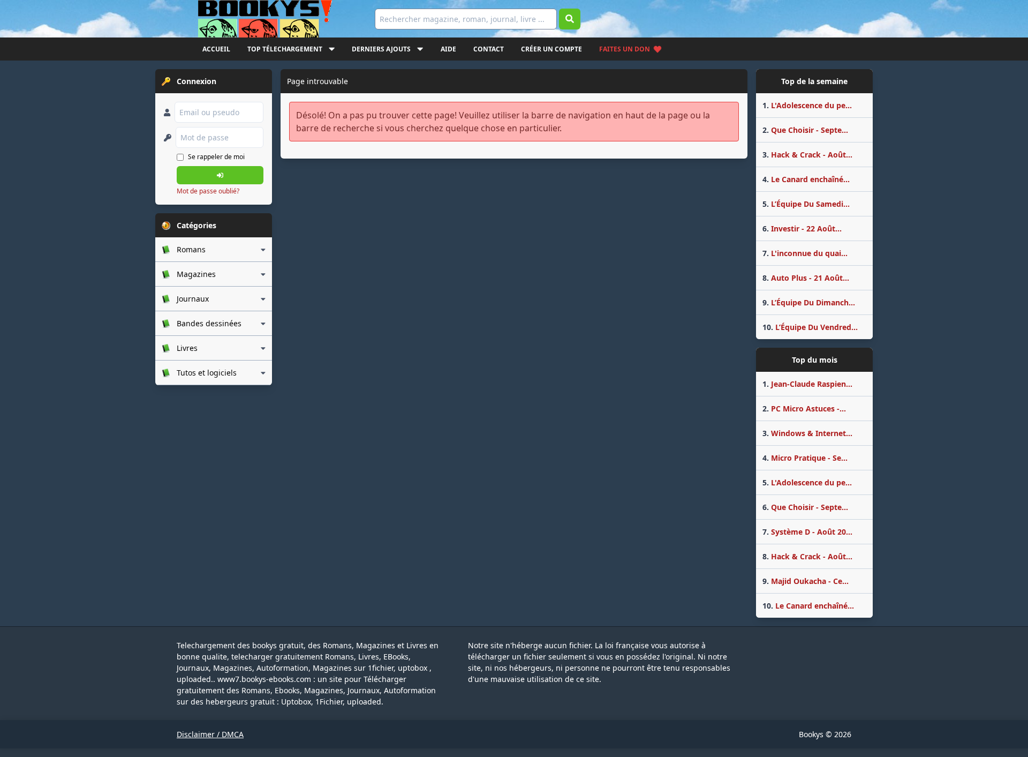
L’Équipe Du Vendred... (810, 327)
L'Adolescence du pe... (807, 105)
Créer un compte (551, 49)
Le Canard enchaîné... (806, 179)
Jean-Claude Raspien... (807, 384)
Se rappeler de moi (216, 156)
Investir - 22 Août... (802, 228)
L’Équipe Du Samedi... (806, 204)
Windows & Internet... (807, 433)
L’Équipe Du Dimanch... (808, 302)
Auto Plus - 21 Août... (805, 278)
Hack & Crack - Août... (807, 154)
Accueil (216, 49)
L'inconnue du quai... (805, 253)
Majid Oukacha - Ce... (805, 581)
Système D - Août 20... (807, 532)
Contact (488, 49)
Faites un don (624, 49)
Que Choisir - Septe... (805, 130)
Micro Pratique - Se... (805, 458)
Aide (448, 49)
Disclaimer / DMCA (210, 734)
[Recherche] (569, 19)
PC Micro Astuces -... (804, 408)
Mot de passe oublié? (208, 191)
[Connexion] (220, 175)
